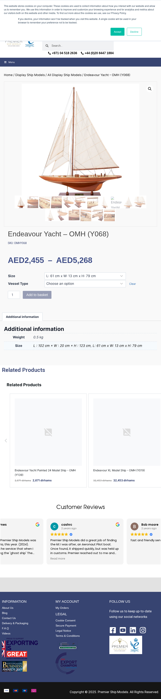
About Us (7, 607)
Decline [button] (134, 31)
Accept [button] (117, 31)
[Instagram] (142, 630)
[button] (149, 88)
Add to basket (37, 295)
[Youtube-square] (122, 630)
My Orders (62, 607)
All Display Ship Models (64, 75)
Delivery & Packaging (15, 623)
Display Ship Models (30, 75)
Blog (4, 613)
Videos (6, 633)
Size (11, 276)
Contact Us (9, 618)
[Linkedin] (132, 630)
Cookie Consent (65, 620)
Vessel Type (18, 284)
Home (8, 75)
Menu (11, 62)
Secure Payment (66, 625)
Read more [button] (13, 559)
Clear (132, 283)
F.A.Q (5, 628)
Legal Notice (63, 630)
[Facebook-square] (112, 630)
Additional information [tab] (22, 317)
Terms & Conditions (68, 635)
